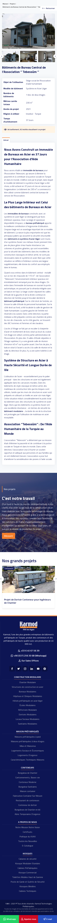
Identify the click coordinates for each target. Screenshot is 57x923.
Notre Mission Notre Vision (27, 827)
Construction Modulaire (27, 677)
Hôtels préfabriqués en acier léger (28, 700)
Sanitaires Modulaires (27, 723)
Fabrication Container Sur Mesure (27, 795)
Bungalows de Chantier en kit (27, 809)
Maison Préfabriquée (27, 731)
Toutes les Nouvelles (27, 841)
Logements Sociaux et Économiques (27, 750)
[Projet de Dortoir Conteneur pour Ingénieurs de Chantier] (28, 579)
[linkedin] (31, 668)
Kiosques (27, 853)
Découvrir (8, 535)
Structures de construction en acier (27, 686)
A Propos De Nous (27, 822)
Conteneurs (9, 568)
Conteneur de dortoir (27, 805)
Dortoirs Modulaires (27, 714)
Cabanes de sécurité (27, 858)
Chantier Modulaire (27, 682)
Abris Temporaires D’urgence (27, 814)
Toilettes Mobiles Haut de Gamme (27, 877)
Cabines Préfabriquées (27, 868)
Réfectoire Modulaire (27, 709)
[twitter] (18, 668)
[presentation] (2, 56)
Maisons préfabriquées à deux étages (27, 741)
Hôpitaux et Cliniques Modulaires (27, 696)
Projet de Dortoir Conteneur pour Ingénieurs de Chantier (27, 601)
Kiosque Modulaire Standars (27, 863)
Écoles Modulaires (27, 705)
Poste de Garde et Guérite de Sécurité (28, 881)
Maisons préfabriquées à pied (28, 736)
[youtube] (38, 668)
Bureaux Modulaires (27, 691)
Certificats (27, 831)
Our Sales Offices (30, 660)
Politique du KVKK (27, 836)
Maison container (27, 791)
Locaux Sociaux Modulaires (27, 719)
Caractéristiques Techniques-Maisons (27, 759)
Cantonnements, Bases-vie (27, 777)
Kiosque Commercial (27, 872)
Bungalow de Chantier (27, 772)
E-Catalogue (27, 845)
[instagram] (25, 668)
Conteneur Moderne (27, 782)
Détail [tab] (5, 140)
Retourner (50, 8)
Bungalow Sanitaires (27, 786)
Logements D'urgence (27, 755)
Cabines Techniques (27, 891)
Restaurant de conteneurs (27, 800)
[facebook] (12, 668)
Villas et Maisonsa (27, 746)
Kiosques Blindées (27, 886)
